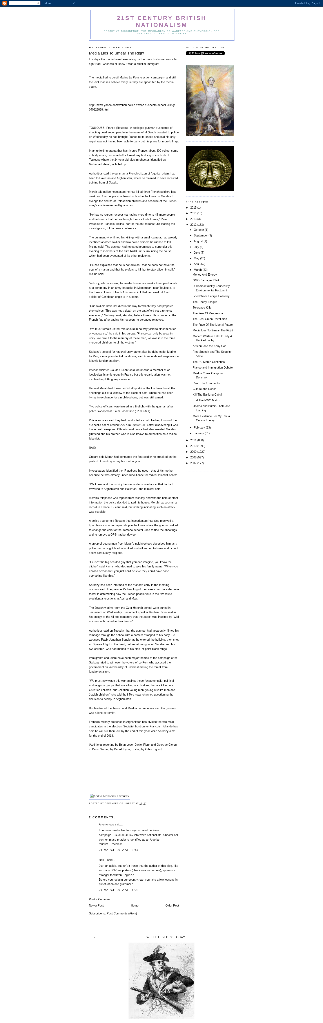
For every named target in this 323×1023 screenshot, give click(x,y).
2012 (193, 224)
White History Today (166, 937)
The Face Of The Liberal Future (213, 324)
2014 (193, 213)
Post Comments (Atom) (122, 913)
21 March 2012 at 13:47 (119, 850)
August (199, 241)
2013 (193, 219)
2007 (193, 463)
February (200, 427)
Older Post (172, 905)
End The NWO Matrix (206, 400)
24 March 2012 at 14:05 (119, 890)
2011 (193, 440)
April (197, 264)
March (198, 269)
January (199, 433)
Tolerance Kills (202, 307)
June (197, 252)
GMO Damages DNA (206, 280)
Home (134, 905)
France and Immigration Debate (213, 367)
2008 (193, 457)
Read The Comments (206, 383)
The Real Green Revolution (210, 319)
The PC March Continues (209, 361)
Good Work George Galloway (211, 296)
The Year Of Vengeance (208, 313)
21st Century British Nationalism (162, 21)
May (197, 258)
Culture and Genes (204, 389)
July (197, 247)
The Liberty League (205, 301)
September (201, 235)
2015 (193, 207)
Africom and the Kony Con (209, 346)
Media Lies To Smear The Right (213, 330)
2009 (193, 451)
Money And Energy (205, 274)
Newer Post (96, 905)
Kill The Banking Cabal (207, 394)
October (199, 229)
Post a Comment (100, 899)
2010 (193, 446)
